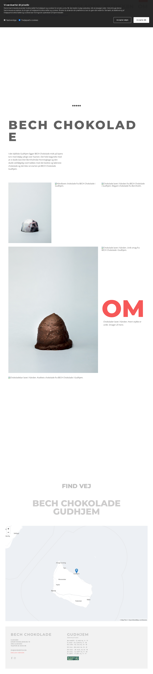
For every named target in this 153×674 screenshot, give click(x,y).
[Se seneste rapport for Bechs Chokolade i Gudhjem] (104, 658)
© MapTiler (123, 620)
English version (17, 653)
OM (123, 308)
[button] (76, 571)
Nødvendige (11, 20)
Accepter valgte (122, 20)
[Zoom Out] (8, 532)
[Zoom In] (8, 529)
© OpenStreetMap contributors (137, 620)
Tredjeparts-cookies (29, 20)
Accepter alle (141, 20)
